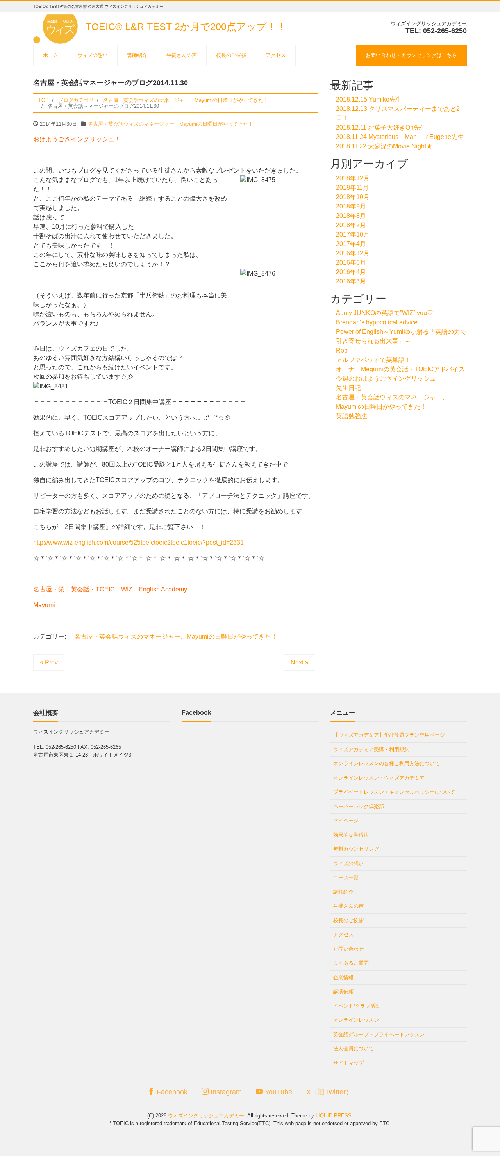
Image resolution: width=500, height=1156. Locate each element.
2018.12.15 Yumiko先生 (369, 99)
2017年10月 (353, 234)
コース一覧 (346, 877)
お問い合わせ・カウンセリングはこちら (411, 55)
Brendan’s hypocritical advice (377, 322)
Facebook (171, 1092)
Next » (300, 662)
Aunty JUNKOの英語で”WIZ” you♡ (384, 313)
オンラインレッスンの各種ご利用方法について (386, 763)
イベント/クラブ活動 (356, 1006)
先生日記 (348, 388)
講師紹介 (137, 55)
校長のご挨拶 (231, 55)
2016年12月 (353, 253)
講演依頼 (343, 991)
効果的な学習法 (351, 835)
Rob (342, 350)
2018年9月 (351, 206)
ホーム (50, 55)
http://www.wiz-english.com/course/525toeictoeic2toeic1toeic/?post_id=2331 (138, 542)
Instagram (225, 1092)
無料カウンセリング (356, 849)
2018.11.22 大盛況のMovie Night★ (384, 146)
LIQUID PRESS (334, 1116)
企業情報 (343, 977)
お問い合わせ (348, 949)
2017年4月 (351, 243)
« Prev (49, 662)
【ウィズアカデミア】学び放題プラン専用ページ (389, 735)
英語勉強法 (351, 416)
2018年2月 (351, 225)
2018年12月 (353, 178)
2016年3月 (351, 281)
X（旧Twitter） (329, 1092)
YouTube (277, 1092)
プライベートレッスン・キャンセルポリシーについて (394, 792)
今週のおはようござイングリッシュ (386, 378)
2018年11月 (352, 187)
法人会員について (353, 1048)
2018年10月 (353, 197)
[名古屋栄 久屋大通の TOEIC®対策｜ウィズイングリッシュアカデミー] (56, 26)
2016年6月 (351, 262)
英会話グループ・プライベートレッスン (379, 1034)
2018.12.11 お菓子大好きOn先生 (381, 127)
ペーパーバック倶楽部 (358, 806)
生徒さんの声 (181, 55)
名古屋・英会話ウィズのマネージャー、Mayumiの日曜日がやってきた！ (170, 124)
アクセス (276, 55)
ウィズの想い (92, 55)
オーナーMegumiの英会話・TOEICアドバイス (400, 369)
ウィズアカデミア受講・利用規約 (371, 749)
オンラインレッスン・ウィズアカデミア (379, 778)
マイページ (346, 820)
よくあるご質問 (351, 963)
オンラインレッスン (356, 1020)
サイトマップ (348, 1063)
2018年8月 (351, 215)
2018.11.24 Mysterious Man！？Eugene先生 (400, 137)
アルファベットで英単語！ (373, 359)
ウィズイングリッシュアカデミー (206, 1116)
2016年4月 (351, 272)
